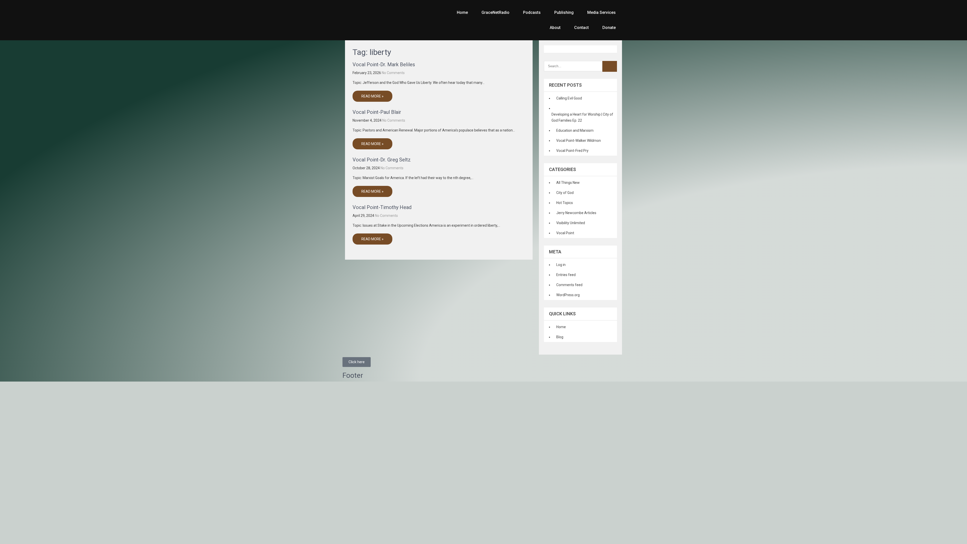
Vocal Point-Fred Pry (572, 151)
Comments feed (569, 285)
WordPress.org (568, 295)
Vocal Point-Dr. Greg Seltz (382, 160)
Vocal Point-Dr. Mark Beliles (384, 64)
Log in (561, 265)
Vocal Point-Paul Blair (377, 112)
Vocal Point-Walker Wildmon (578, 141)
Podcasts (532, 12)
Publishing (564, 12)
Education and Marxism (575, 130)
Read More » (372, 96)
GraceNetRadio (495, 12)
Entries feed (566, 275)
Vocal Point (565, 233)
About (555, 27)
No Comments (393, 73)
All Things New (568, 183)
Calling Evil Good (569, 98)
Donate (609, 27)
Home (462, 12)
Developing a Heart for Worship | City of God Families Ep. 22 (582, 117)
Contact (581, 27)
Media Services (601, 12)
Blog (559, 337)
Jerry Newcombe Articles (576, 213)
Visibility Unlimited (570, 223)
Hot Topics (564, 203)
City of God (565, 193)
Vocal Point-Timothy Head (382, 207)
